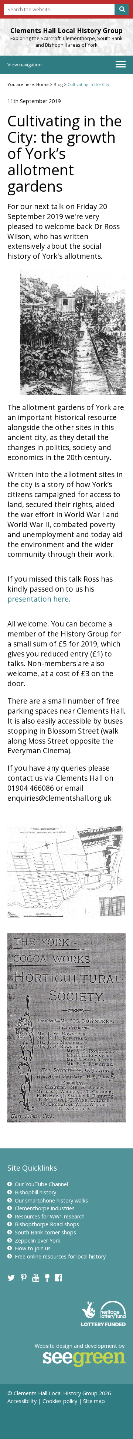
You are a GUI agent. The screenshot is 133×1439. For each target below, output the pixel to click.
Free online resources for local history (60, 1256)
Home (42, 84)
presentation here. (39, 599)
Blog (58, 84)
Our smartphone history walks (51, 1200)
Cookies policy (59, 1401)
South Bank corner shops (45, 1232)
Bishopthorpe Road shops (47, 1224)
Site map (94, 1401)
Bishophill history (35, 1192)
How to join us (33, 1248)
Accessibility (22, 1401)
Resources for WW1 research (50, 1216)
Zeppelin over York (37, 1240)
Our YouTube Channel (41, 1184)
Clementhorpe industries (45, 1208)
